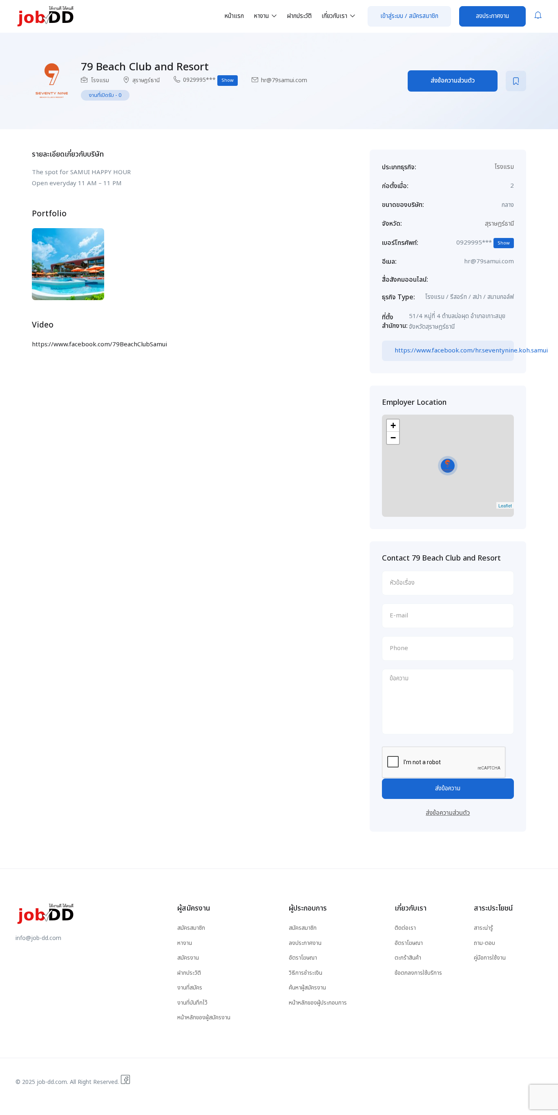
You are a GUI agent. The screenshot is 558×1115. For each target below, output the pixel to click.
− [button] (393, 438)
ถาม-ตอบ (484, 943)
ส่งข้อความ (447, 788)
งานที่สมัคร (189, 987)
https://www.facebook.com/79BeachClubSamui (99, 344)
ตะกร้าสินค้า (408, 957)
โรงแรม (100, 80)
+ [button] (393, 425)
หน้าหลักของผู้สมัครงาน (203, 1017)
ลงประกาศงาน (492, 16)
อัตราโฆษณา (303, 957)
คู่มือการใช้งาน (490, 957)
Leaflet (505, 505)
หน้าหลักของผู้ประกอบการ (318, 1002)
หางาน (262, 16)
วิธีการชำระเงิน (305, 973)
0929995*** (208, 80)
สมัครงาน (188, 957)
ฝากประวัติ (299, 16)
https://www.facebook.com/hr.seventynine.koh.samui (454, 350)
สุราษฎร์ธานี (146, 80)
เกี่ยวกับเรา (335, 16)
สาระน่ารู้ (483, 928)
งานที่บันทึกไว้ (192, 1002)
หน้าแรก (234, 16)
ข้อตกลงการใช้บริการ (418, 973)
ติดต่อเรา (405, 928)
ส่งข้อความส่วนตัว (453, 80)
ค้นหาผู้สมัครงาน (307, 987)
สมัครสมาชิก (191, 928)
